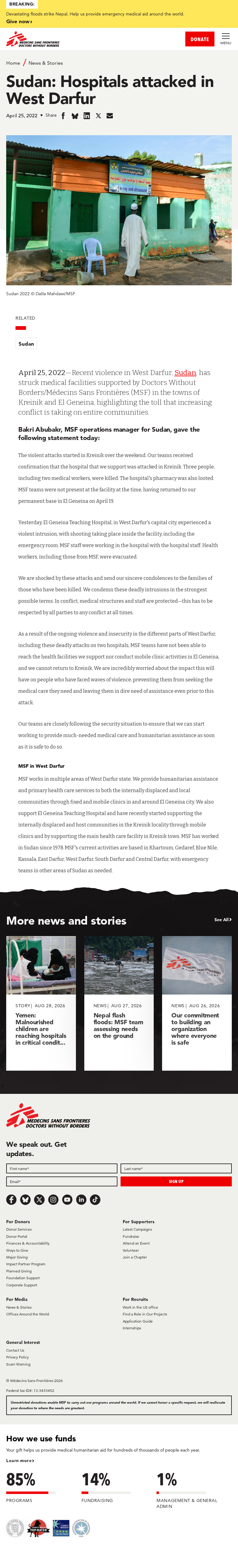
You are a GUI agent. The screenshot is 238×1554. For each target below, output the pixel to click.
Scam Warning (18, 1364)
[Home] (62, 39)
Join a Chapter (135, 1257)
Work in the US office (140, 1307)
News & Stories (46, 63)
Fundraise (131, 1236)
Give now (17, 21)
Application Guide (138, 1321)
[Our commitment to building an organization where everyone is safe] (197, 1003)
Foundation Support (23, 1278)
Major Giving (17, 1257)
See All (221, 919)
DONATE (200, 39)
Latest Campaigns (137, 1229)
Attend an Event (136, 1243)
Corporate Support (21, 1285)
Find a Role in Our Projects (145, 1314)
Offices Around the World (27, 1314)
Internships (132, 1328)
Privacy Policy (17, 1357)
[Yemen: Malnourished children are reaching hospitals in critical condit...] (41, 1003)
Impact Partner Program (25, 1264)
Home (13, 63)
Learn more (19, 1460)
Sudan (26, 343)
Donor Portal (16, 1236)
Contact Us (15, 1350)
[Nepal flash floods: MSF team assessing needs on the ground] (119, 1003)
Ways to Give (17, 1250)
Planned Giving (19, 1271)
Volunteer (131, 1250)
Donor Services (19, 1229)
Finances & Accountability (28, 1243)
